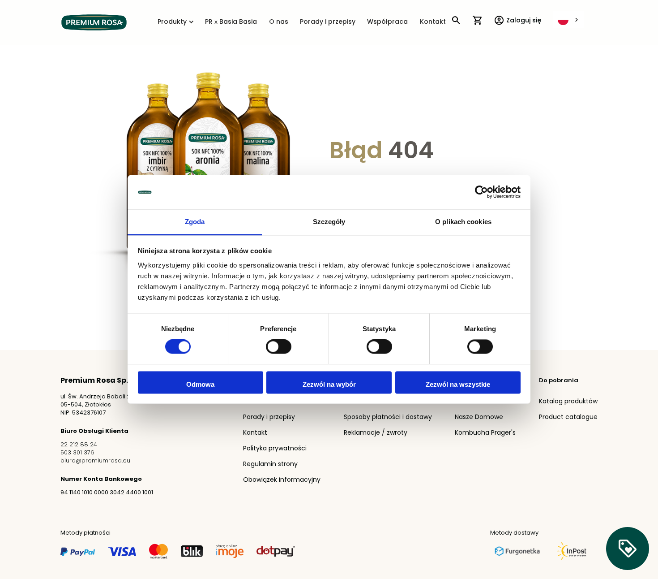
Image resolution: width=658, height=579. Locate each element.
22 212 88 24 (78, 445)
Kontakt (433, 22)
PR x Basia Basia (231, 22)
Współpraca (387, 22)
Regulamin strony (270, 464)
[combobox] (568, 19)
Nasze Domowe (479, 417)
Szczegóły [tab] (329, 221)
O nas (278, 22)
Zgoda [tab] (195, 221)
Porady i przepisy (327, 22)
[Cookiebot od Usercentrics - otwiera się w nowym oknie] (481, 192)
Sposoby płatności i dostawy (388, 417)
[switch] (278, 348)
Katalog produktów (568, 401)
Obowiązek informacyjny (281, 480)
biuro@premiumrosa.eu (95, 461)
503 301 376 (77, 453)
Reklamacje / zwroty (375, 433)
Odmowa (200, 384)
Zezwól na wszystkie (458, 384)
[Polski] (568, 19)
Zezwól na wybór (329, 384)
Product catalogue (568, 417)
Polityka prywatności (275, 448)
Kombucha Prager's (485, 433)
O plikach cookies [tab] (463, 221)
